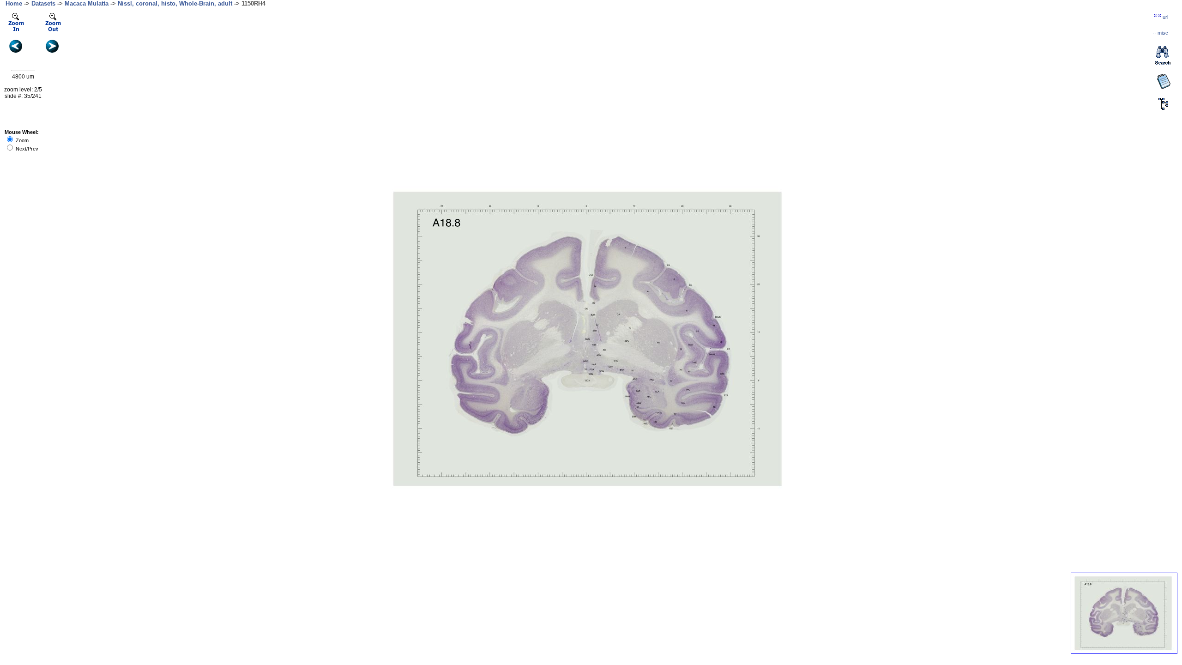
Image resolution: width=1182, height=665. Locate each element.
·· (1160, 33)
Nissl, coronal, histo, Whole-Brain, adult (175, 3)
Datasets (43, 3)
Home (14, 3)
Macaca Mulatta (87, 3)
